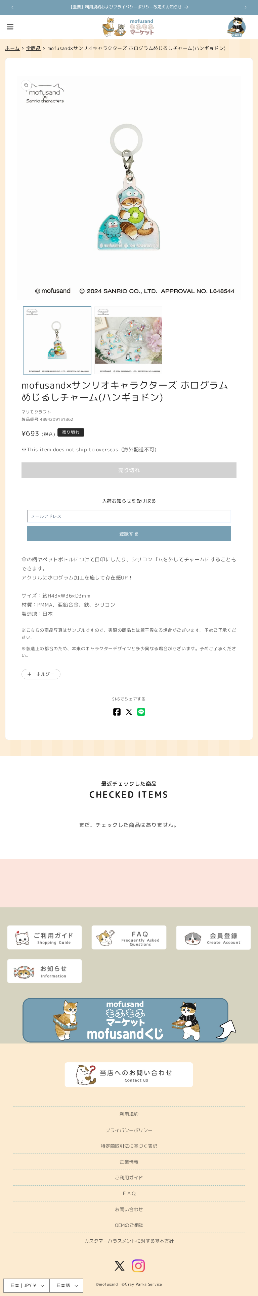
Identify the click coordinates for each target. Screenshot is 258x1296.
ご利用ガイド (129, 1177)
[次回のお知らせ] (245, 7)
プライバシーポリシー (129, 1130)
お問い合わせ (129, 1209)
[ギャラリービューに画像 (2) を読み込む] (128, 340)
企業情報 (129, 1162)
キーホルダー (41, 674)
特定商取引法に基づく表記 (129, 1146)
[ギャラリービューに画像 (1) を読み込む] (57, 340)
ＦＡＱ (129, 1193)
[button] (10, 26)
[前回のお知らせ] (12, 7)
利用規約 (129, 1114)
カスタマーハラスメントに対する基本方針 (129, 1241)
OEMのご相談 (129, 1225)
